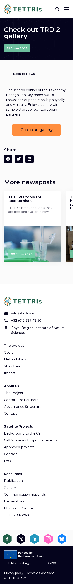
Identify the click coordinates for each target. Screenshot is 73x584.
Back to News (24, 74)
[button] (57, 9)
